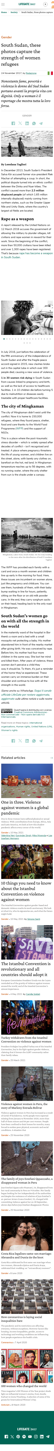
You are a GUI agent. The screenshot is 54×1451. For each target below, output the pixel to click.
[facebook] (6, 1436)
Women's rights (9, 730)
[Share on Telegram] (41, 123)
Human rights (23, 726)
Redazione (31, 73)
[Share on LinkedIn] (27, 123)
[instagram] (36, 1436)
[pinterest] (18, 1436)
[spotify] (24, 1436)
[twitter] (12, 1436)
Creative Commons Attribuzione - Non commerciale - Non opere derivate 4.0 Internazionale (24, 715)
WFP (19, 428)
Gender (6, 37)
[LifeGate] (27, 4)
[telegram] (48, 1436)
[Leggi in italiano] (50, 73)
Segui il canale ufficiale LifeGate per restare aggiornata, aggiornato (26, 695)
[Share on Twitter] (20, 123)
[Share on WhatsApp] (34, 123)
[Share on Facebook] (13, 123)
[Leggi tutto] (51, 758)
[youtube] (30, 1436)
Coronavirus (7, 1342)
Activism (5, 1404)
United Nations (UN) (41, 726)
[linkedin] (41, 1436)
